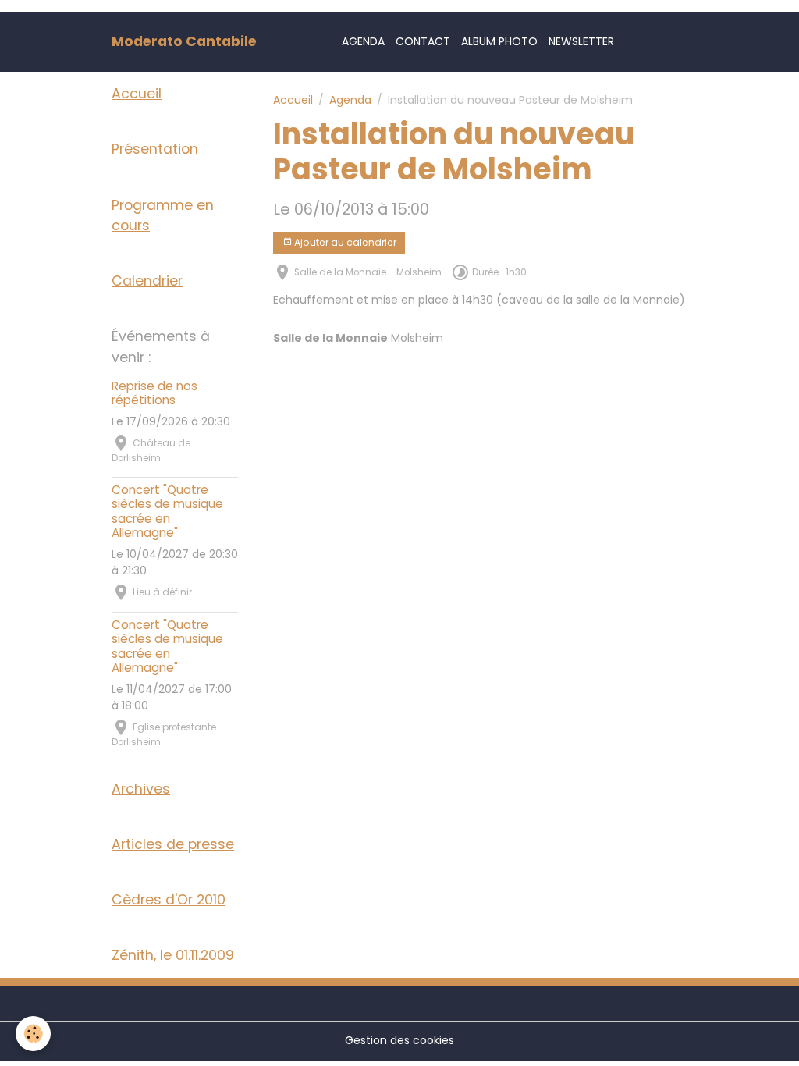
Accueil (293, 100)
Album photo (499, 41)
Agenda (363, 41)
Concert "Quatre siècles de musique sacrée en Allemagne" (167, 511)
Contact (423, 41)
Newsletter (581, 41)
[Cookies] (33, 1033)
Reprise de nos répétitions (154, 393)
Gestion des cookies (399, 1040)
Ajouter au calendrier (344, 242)
